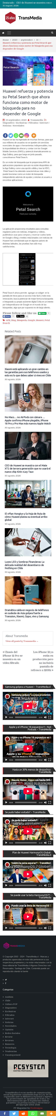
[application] (28, 706)
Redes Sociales (12, 1033)
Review (9, 1037)
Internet (44, 123)
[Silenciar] (45, 717)
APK (8, 320)
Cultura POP (11, 1004)
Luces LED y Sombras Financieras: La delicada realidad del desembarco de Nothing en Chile (24, 564)
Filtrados (33, 123)
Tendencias (11, 1051)
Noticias (7, 125)
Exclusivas (21, 123)
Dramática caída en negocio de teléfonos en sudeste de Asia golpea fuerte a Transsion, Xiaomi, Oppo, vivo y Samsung (27, 613)
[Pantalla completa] (49, 717)
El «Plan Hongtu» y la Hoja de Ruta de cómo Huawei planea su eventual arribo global (26, 516)
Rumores (9, 1044)
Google (31, 320)
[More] (33, 134)
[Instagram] (26, 134)
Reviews (9, 1040)
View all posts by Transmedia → (22, 641)
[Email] (21, 134)
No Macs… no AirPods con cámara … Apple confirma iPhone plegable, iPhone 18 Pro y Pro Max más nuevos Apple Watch (28, 420)
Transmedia (36, 120)
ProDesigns (36, 1108)
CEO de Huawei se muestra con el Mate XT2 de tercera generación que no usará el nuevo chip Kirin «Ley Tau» (28, 468)
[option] (34, 2)
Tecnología (10, 1048)
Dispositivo (8, 123)
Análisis (9, 997)
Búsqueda (22, 320)
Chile (7, 1000)
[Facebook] (5, 134)
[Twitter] (10, 134)
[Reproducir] (6, 717)
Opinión (9, 1029)
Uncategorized (12, 1055)
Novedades (18, 125)
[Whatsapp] (16, 134)
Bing (13, 320)
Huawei (40, 320)
